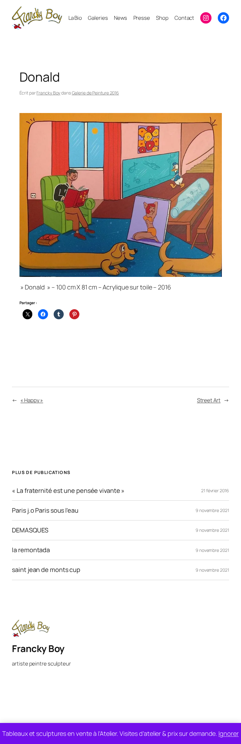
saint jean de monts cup (46, 569)
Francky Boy (48, 93)
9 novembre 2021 (212, 510)
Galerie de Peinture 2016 (95, 93)
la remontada (31, 550)
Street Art (209, 400)
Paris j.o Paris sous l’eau (45, 510)
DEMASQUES (30, 530)
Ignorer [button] (228, 733)
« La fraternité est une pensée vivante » (68, 490)
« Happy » (31, 400)
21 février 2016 (215, 490)
